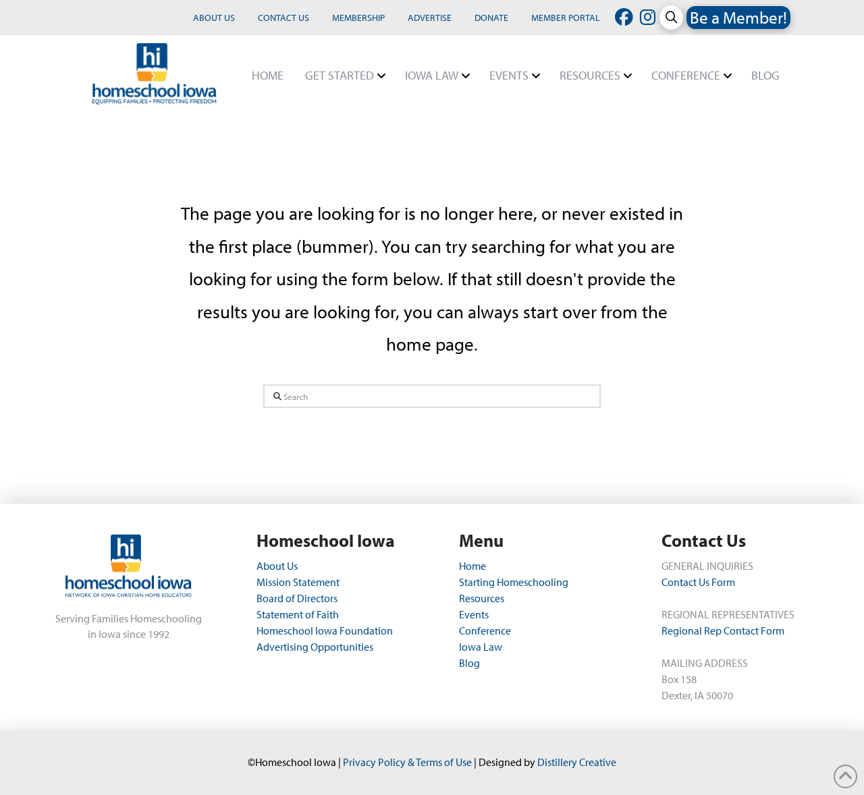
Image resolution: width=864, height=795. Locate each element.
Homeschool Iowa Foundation (324, 630)
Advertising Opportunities (314, 646)
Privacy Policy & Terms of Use (407, 762)
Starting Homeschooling (513, 582)
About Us (278, 565)
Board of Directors (297, 598)
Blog (469, 663)
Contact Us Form (698, 582)
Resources (481, 598)
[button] (671, 17)
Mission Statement (298, 582)
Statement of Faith (297, 614)
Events (474, 614)
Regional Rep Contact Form (723, 630)
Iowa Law (480, 646)
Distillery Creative (576, 762)
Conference (485, 630)
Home (472, 565)
